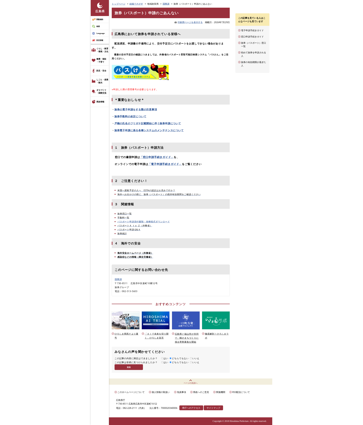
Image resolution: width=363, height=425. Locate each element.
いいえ (195, 358)
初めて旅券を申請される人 (253, 54)
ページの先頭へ (191, 383)
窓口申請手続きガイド (252, 36)
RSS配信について (241, 392)
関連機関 (220, 392)
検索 (98, 26)
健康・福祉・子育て (101, 60)
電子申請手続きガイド (252, 30)
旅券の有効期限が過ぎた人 (253, 64)
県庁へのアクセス (191, 407)
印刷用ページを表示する (190, 22)
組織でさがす (136, 3)
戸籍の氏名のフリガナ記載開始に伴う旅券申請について (147, 123)
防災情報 (99, 40)
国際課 (166, 3)
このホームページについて (131, 392)
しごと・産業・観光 (102, 81)
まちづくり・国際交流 (101, 91)
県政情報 (100, 101)
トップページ (118, 3)
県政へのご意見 (201, 392)
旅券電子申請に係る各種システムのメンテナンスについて (149, 130)
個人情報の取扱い (161, 392)
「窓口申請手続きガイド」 (157, 157)
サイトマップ (213, 407)
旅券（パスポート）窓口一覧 (253, 44)
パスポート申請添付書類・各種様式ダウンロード (143, 221)
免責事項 (181, 392)
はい (165, 358)
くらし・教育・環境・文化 (102, 50)
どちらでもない (180, 358)
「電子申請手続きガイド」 (165, 164)
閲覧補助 (99, 19)
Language (100, 33)
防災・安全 (101, 70)
